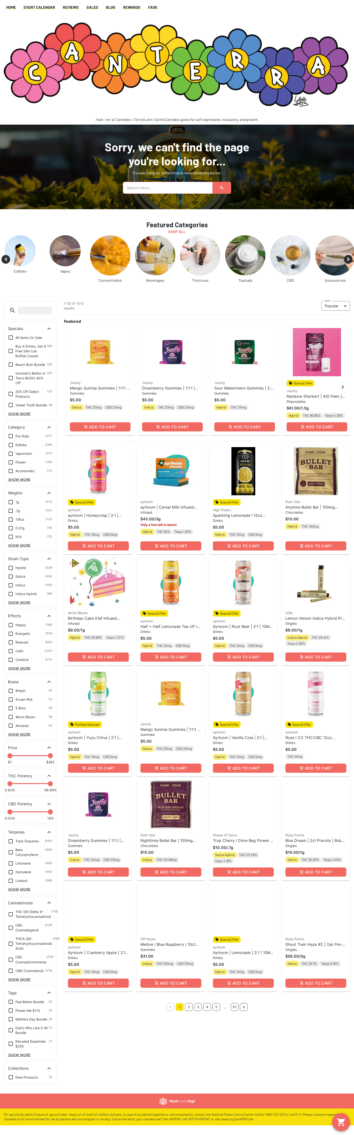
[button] (12, 310)
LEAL (289, 613)
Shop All (177, 231)
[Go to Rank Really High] (177, 1101)
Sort (327, 300)
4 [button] (207, 1007)
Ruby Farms (294, 835)
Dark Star (292, 502)
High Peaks (222, 510)
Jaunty (75, 383)
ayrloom (74, 510)
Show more (19, 414)
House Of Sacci (225, 835)
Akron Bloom (78, 613)
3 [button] (198, 1007)
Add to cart (102, 426)
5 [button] (216, 1007)
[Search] (221, 188)
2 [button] (189, 1007)
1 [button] (180, 1007)
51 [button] (234, 1007)
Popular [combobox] (332, 305)
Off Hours (148, 939)
